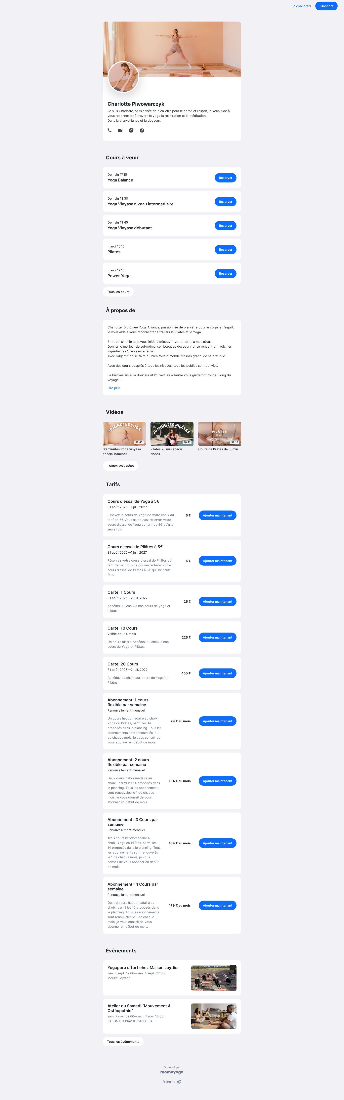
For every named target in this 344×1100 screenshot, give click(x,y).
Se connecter (301, 6)
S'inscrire (326, 6)
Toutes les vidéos (120, 466)
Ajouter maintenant (217, 515)
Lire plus (114, 388)
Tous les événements (123, 1042)
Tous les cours (118, 292)
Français (172, 1081)
